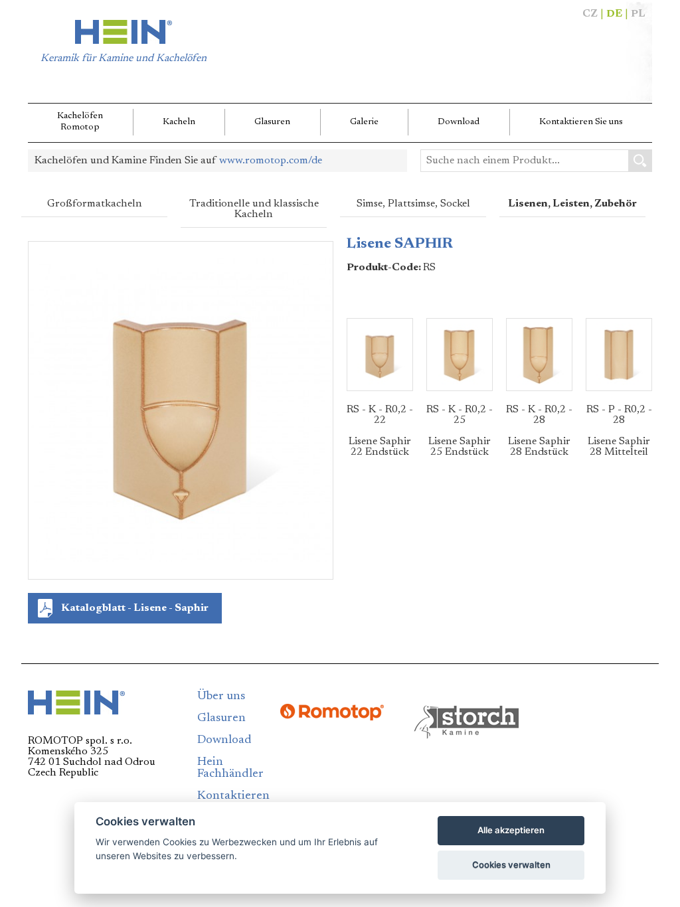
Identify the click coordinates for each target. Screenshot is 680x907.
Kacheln (179, 122)
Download (458, 122)
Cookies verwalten (511, 864)
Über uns (221, 696)
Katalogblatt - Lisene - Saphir (135, 608)
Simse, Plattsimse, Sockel (413, 204)
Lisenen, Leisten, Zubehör (572, 204)
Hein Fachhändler (230, 768)
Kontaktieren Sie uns (581, 122)
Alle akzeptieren (511, 830)
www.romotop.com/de (270, 160)
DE (614, 14)
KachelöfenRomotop (80, 122)
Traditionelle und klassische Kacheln (254, 209)
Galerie (364, 122)
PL (638, 14)
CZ (590, 14)
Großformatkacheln (94, 204)
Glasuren (272, 122)
